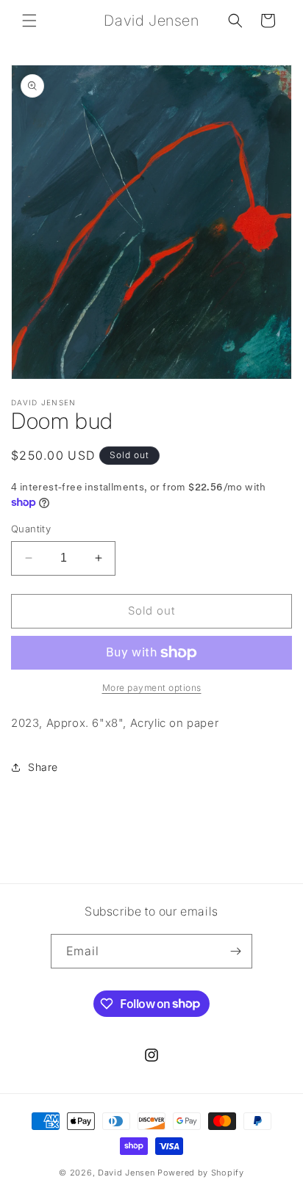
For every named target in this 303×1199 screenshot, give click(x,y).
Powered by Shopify (200, 1172)
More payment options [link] (152, 687)
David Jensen (127, 1172)
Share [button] (43, 767)
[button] (29, 20)
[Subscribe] (235, 951)
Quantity (31, 529)
